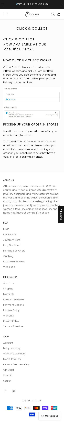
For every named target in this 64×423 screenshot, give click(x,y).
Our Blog (8, 256)
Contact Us (9, 234)
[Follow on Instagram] (13, 391)
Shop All (7, 375)
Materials (8, 294)
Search (7, 380)
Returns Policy (11, 310)
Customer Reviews (14, 261)
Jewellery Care (11, 240)
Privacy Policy (11, 321)
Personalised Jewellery (16, 364)
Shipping (8, 288)
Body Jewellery (12, 348)
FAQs (6, 229)
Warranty (8, 315)
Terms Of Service (13, 326)
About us (8, 283)
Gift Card (8, 369)
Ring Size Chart (12, 245)
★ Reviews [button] (61, 214)
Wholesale (9, 267)
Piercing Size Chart (14, 250)
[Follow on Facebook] (5, 391)
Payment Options (13, 304)
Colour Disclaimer (13, 299)
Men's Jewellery (12, 359)
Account (8, 342)
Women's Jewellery (14, 353)
